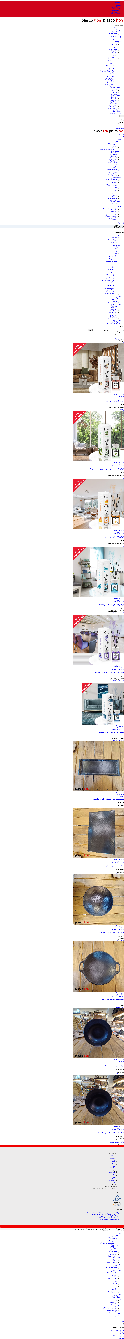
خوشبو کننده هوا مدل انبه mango (113, 537)
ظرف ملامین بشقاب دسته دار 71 (113, 999)
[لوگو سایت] (113, 23)
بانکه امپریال (113, 98)
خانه (122, 332)
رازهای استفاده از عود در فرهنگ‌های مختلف (107, 1217)
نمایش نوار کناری (119, 337)
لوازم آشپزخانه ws (112, 94)
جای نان (111, 68)
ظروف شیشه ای (109, 82)
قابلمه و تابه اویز (112, 49)
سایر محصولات (109, 73)
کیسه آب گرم (117, 39)
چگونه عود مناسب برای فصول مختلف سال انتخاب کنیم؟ (103, 1212)
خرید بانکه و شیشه (112, 185)
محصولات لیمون (112, 58)
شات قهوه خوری (116, 36)
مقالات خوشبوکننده (111, 218)
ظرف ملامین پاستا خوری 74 (114, 1066)
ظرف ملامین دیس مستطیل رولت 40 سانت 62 (108, 799)
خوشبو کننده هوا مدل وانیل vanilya (112, 401)
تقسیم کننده (114, 44)
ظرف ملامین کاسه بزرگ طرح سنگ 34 (111, 932)
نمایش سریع (120, 396)
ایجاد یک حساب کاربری (117, 1330)
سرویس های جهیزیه (108, 79)
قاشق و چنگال (113, 50)
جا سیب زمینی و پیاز (108, 65)
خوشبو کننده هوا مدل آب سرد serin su (111, 732)
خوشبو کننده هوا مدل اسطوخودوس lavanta (109, 672)
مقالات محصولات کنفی (110, 219)
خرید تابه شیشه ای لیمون (107, 71)
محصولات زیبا (113, 55)
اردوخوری (111, 60)
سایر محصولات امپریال (110, 315)
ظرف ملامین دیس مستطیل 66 (114, 866)
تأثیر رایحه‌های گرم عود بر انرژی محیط (108, 1216)
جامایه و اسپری (113, 105)
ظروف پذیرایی (113, 47)
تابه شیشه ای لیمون (111, 184)
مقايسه (118, 1315)
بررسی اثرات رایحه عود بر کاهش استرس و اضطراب (104, 1214)
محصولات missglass (115, 87)
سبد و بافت (111, 57)
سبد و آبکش (110, 74)
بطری (112, 62)
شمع (116, 253)
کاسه (119, 38)
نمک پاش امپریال (112, 108)
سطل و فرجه (110, 81)
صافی (90, 330)
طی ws (115, 92)
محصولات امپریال (116, 95)
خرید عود (114, 31)
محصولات (118, 41)
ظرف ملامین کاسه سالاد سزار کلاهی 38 (111, 1133)
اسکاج (115, 42)
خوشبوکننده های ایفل (111, 34)
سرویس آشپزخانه (109, 78)
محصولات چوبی (116, 109)
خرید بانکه (114, 46)
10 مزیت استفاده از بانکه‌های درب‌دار (109, 1219)
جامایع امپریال (113, 103)
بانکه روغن (114, 100)
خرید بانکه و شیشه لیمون (107, 70)
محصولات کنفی (116, 111)
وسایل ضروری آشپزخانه (114, 113)
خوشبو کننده (117, 30)
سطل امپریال (113, 106)
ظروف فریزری (109, 84)
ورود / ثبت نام (117, 1316)
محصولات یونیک (112, 86)
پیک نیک (112, 63)
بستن (122, 229)
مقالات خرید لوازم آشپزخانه (109, 216)
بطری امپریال (113, 101)
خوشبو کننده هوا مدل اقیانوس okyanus (111, 604)
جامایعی (111, 66)
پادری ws (114, 90)
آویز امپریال (114, 97)
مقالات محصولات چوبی (110, 214)
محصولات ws (117, 89)
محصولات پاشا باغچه (111, 54)
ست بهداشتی (110, 76)
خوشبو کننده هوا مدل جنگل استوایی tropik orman (107, 469)
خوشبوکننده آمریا (112, 33)
